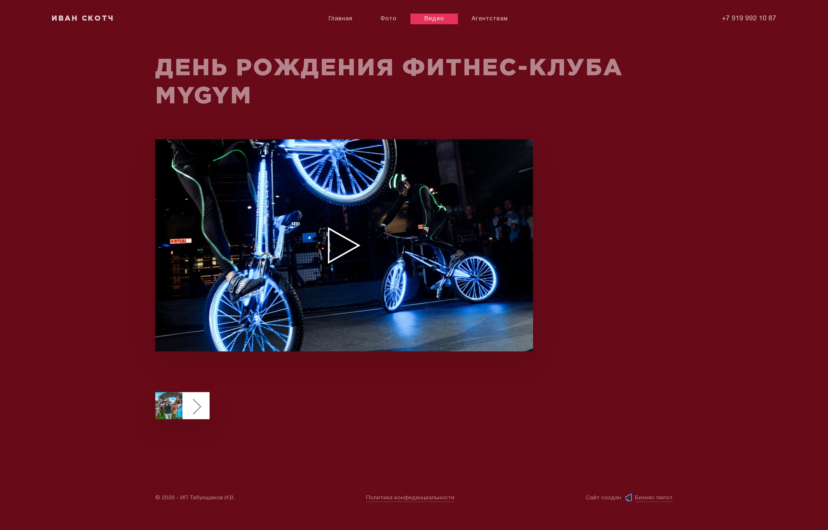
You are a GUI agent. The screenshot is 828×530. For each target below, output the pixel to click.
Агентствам (490, 19)
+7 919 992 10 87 (749, 19)
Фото (388, 19)
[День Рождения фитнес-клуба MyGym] (344, 245)
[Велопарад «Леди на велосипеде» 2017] (182, 405)
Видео (434, 19)
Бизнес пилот (654, 497)
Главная (341, 19)
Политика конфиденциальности (410, 497)
